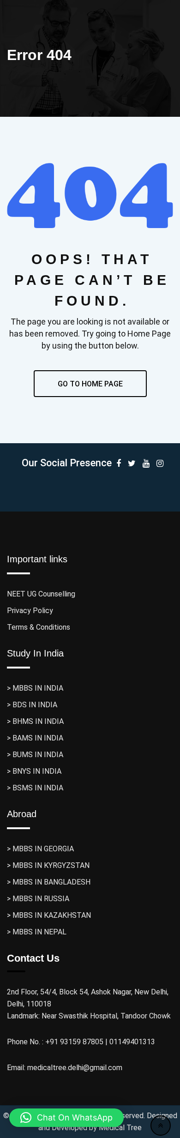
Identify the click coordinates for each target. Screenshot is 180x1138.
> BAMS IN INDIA (35, 738)
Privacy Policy (30, 610)
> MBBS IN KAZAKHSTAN (49, 915)
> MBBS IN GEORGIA (40, 848)
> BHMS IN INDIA (35, 721)
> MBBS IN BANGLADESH (48, 882)
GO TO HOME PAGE (90, 383)
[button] (66, 1117)
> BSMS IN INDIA (35, 787)
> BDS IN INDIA (32, 704)
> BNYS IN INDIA (34, 771)
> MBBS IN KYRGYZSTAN (48, 865)
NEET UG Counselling (41, 594)
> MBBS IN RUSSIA (38, 898)
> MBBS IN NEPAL (36, 931)
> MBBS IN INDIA (35, 688)
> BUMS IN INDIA (35, 754)
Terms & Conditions (38, 627)
